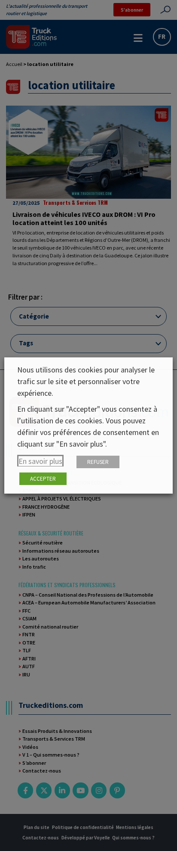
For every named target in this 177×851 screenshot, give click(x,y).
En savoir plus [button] (40, 461)
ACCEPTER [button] (43, 478)
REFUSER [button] (98, 462)
